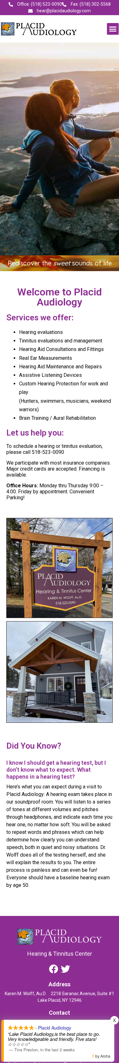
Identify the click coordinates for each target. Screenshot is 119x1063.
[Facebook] (53, 969)
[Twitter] (65, 969)
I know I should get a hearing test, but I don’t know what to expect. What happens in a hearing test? (56, 769)
